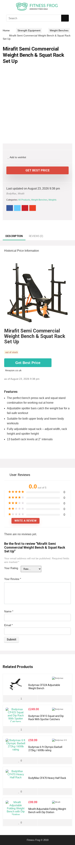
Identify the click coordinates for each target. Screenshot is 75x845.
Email (8, 625)
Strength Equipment (28, 30)
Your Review (12, 578)
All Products (24, 200)
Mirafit (21, 193)
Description (14, 236)
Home (6, 30)
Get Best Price (37, 170)
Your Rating (11, 568)
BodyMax (11, 193)
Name (8, 611)
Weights (52, 200)
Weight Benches (59, 30)
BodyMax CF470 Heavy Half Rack (47, 778)
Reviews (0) (36, 236)
